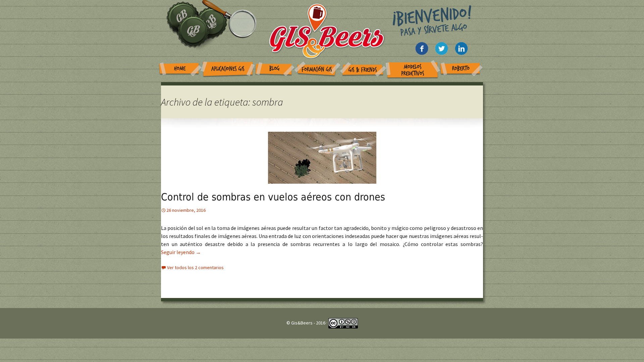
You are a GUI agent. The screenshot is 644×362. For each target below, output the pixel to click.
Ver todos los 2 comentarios (195, 267)
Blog (274, 68)
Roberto (461, 68)
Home (179, 68)
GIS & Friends (362, 69)
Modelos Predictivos (412, 70)
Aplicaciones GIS (228, 68)
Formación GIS (317, 69)
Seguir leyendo (181, 252)
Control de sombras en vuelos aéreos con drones (273, 197)
